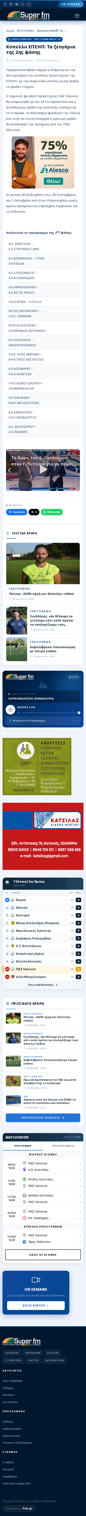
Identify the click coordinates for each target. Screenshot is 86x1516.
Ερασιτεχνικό (11, 1436)
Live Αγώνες (10, 1402)
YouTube (53, 1352)
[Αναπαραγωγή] (10, 710)
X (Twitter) (13, 1360)
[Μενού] (77, 16)
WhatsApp (53, 511)
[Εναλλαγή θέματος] (29, 4)
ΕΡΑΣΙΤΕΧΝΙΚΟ (25, 31)
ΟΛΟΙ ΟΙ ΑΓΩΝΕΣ (43, 1255)
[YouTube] (16, 4)
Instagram (32, 1352)
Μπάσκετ (9, 1395)
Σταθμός (8, 1462)
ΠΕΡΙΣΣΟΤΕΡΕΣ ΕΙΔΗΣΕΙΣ (40, 1117)
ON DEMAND (71, 4)
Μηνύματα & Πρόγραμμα (29, 720)
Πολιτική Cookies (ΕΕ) (16, 1483)
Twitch (33, 1360)
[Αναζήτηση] (22, 4)
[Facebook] (5, 4)
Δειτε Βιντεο (34, 1305)
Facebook (19, 511)
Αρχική (10, 31)
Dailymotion (54, 1360)
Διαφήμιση (10, 1476)
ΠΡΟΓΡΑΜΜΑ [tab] (23, 1145)
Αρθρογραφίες (12, 1428)
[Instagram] (10, 4)
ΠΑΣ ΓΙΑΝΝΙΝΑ (12, 1381)
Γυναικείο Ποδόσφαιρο (17, 1442)
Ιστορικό (8, 1469)
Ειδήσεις (8, 1388)
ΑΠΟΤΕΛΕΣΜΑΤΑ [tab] (63, 1145)
